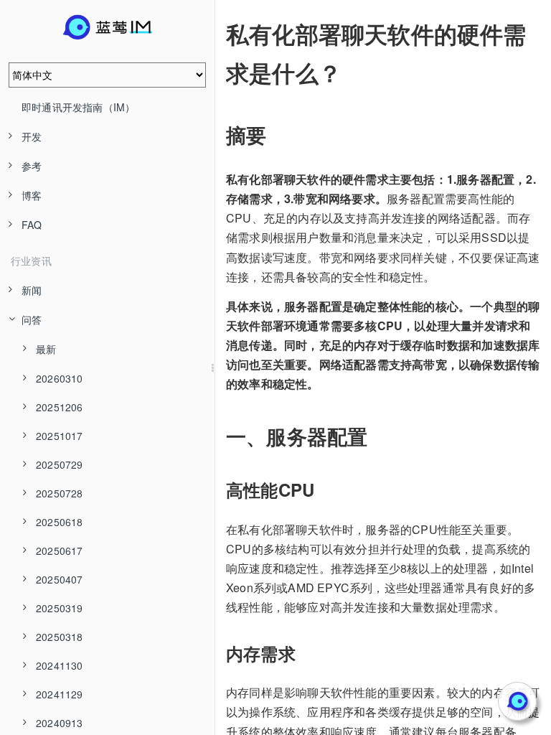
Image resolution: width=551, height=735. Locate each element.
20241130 (59, 665)
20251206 (59, 407)
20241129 (59, 694)
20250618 (59, 522)
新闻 (32, 290)
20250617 (59, 550)
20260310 (59, 378)
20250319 (59, 608)
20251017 (59, 436)
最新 (46, 349)
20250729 (59, 464)
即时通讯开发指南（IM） (78, 107)
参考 (32, 166)
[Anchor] (216, 33)
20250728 (59, 493)
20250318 (59, 636)
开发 (32, 136)
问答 (32, 319)
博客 (32, 195)
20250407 (59, 579)
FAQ (32, 224)
